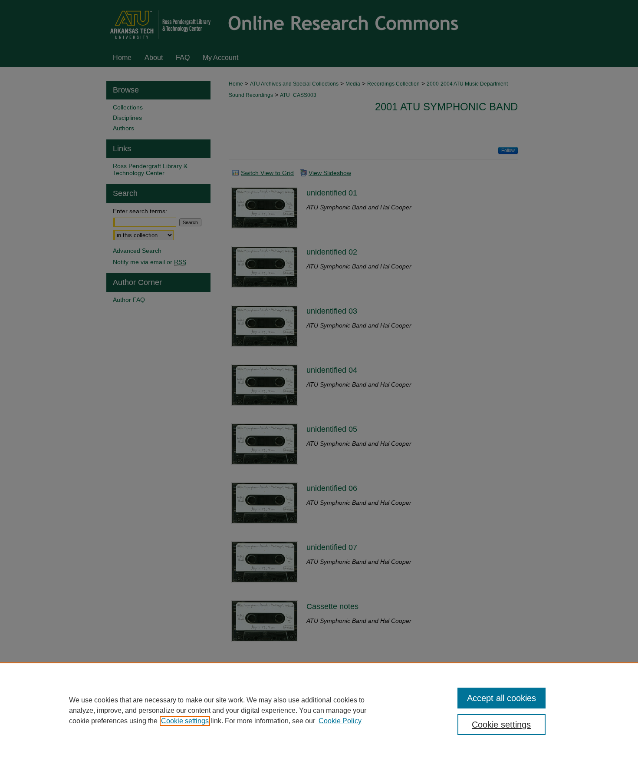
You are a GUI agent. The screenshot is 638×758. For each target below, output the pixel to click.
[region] (319, 710)
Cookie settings (185, 721)
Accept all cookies (501, 698)
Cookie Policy (340, 721)
